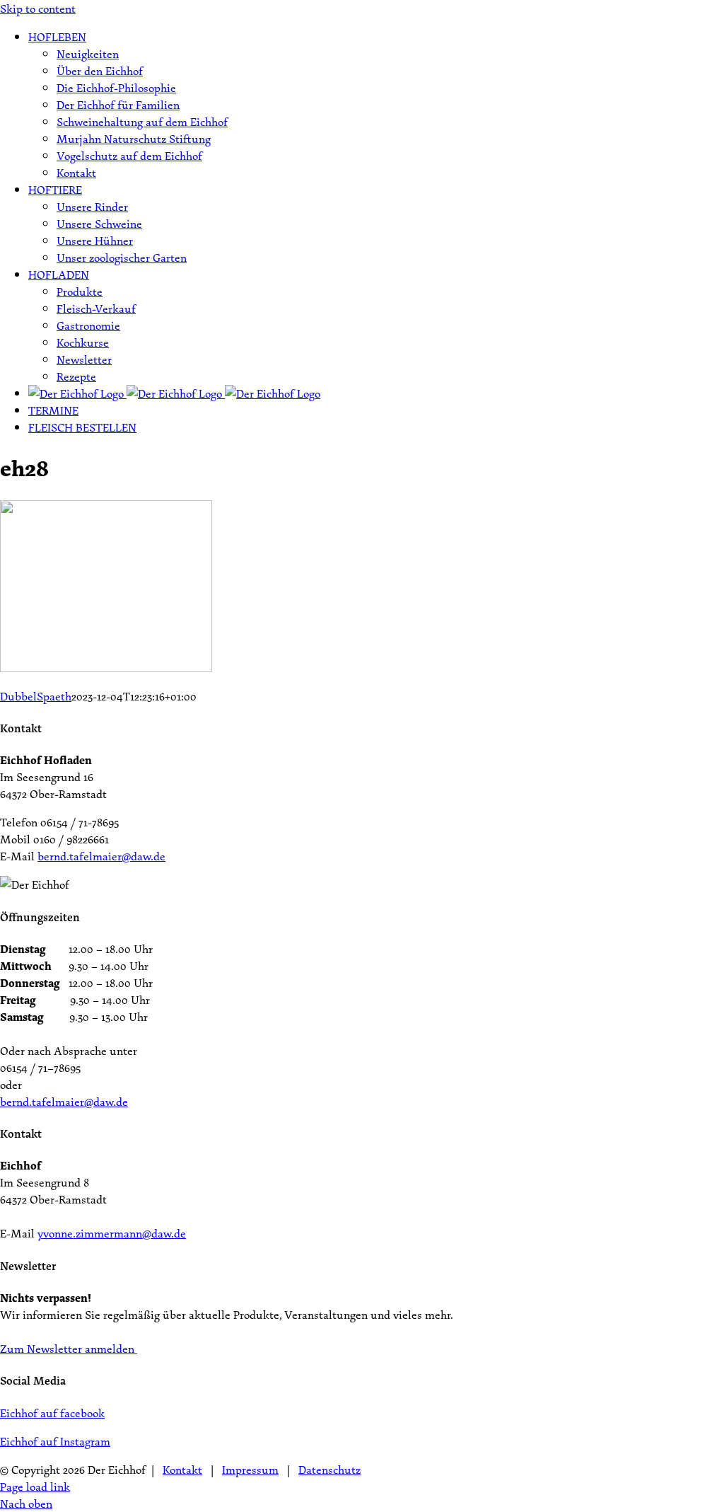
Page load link (35, 1486)
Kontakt (182, 1469)
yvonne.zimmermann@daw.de (111, 1233)
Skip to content (38, 8)
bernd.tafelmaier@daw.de (101, 856)
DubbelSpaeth (35, 696)
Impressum (250, 1469)
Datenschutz (329, 1469)
